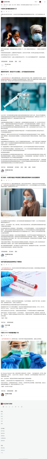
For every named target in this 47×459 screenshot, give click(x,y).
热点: (2, 4)
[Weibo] (12, 406)
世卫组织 (17, 167)
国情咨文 (18, 4)
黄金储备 (11, 61)
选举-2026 (6, 4)
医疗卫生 (3, 167)
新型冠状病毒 (4, 61)
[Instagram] (1, 11)
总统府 (10, 4)
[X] (11, 11)
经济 (2, 421)
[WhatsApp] (4, 11)
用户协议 (3, 430)
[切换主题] (41, 2)
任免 (13, 4)
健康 (29, 167)
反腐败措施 (3, 438)
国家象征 (3, 435)
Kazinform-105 (36, 4)
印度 (20, 61)
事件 (15, 4)
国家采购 (3, 440)
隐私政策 (3, 433)
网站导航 (3, 447)
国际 (16, 61)
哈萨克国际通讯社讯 (6, 78)
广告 (2, 452)
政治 (2, 416)
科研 (22, 167)
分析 (2, 418)
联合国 (33, 167)
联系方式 (3, 450)
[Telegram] (6, 11)
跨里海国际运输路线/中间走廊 (26, 4)
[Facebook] (9, 11)
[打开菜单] (45, 2)
